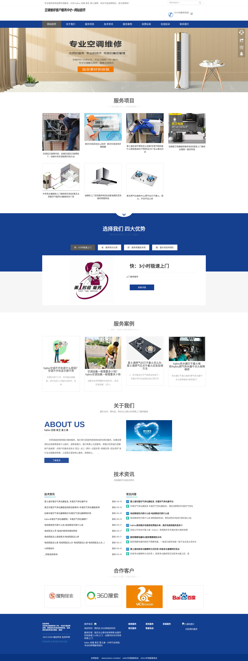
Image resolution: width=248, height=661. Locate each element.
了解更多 (57, 460)
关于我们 (70, 24)
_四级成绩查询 (51, 554)
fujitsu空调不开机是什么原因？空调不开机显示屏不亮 (61, 369)
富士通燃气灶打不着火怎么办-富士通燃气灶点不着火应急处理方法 (145, 365)
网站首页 (51, 24)
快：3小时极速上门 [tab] (82, 247)
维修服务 (132, 624)
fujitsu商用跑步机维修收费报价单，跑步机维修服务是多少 (156, 525)
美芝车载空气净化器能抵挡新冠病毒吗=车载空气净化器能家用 (72, 507)
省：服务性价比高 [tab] (109, 247)
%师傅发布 (49, 548)
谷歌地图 (55, 641)
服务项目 (89, 24)
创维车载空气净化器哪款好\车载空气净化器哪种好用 (67, 513)
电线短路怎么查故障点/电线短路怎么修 (61, 537)
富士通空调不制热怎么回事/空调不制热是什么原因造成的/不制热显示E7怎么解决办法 (145, 149)
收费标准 (146, 24)
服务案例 (127, 24)
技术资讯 (108, 24)
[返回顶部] (241, 54)
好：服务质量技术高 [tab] (137, 247)
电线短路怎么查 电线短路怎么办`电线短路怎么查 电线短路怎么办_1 (74, 542)
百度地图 (46, 641)
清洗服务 (150, 624)
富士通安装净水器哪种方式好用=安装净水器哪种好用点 (155, 549)
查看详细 (142, 287)
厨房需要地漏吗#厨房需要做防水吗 (145, 537)
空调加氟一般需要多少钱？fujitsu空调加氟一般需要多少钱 (103, 373)
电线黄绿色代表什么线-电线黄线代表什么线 (63, 525)
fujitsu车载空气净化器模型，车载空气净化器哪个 (66, 519)
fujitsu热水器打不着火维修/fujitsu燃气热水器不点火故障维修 (187, 366)
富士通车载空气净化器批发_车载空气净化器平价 (66, 501)
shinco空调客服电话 (149, 658)
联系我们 (184, 24)
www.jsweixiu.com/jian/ (111, 658)
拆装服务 (167, 624)
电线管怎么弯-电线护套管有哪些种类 (60, 531)
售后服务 (132, 628)
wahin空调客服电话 (130, 658)
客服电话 (150, 628)
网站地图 (63, 641)
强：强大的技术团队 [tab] (165, 247)
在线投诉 (165, 24)
